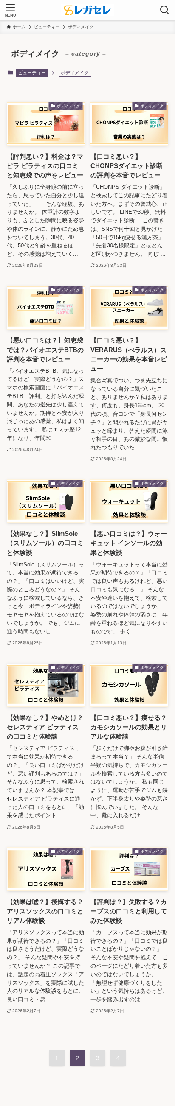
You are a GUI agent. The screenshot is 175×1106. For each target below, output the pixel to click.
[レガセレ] (87, 10)
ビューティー (32, 72)
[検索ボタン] (165, 10)
